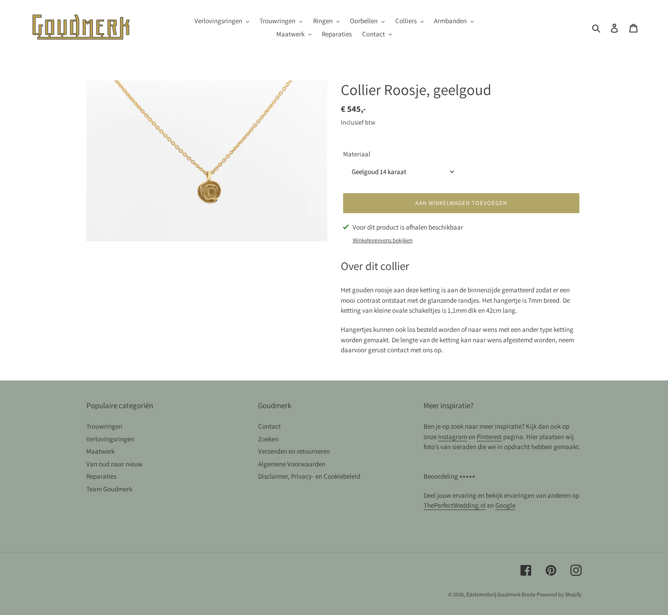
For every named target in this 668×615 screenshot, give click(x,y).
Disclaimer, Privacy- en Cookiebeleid (309, 476)
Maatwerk (100, 451)
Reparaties (101, 476)
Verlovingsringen (110, 439)
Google (505, 505)
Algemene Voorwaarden (291, 464)
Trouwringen (104, 426)
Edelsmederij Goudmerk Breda (500, 594)
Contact (269, 426)
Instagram (452, 436)
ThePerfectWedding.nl (455, 505)
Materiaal (356, 154)
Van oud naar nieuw (114, 464)
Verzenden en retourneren (294, 451)
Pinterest (489, 436)
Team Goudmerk (109, 489)
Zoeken (268, 439)
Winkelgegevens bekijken (383, 240)
